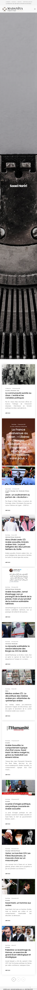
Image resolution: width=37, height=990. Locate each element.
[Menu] (34, 9)
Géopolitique (18, 426)
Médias (6, 691)
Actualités (7, 391)
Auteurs (14, 2)
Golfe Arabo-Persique (9, 537)
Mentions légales (27, 2)
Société (7, 492)
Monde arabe (24, 426)
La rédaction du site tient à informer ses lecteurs (18, 4)
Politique (27, 491)
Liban (18, 391)
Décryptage (12, 491)
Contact (19, 2)
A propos (8, 2)
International (13, 391)
